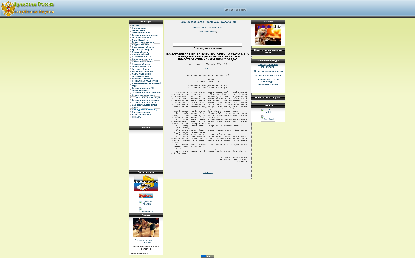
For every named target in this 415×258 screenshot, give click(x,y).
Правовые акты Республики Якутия (207, 27)
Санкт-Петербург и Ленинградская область (143, 41)
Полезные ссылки (141, 112)
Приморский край (140, 54)
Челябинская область (142, 78)
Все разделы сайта (141, 114)
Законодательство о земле (268, 75)
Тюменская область (141, 66)
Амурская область (141, 45)
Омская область (140, 52)
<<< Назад (208, 68)
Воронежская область (143, 47)
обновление (210, 32)
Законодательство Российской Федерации (208, 22)
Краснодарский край (142, 49)
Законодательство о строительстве (268, 65)
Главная (136, 25)
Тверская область (140, 69)
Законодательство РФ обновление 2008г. (143, 89)
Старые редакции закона (144, 95)
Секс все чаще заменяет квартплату (146, 241)
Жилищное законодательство (268, 71)
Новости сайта (139, 28)
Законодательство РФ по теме (147, 93)
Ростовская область (142, 57)
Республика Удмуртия (142, 71)
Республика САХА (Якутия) (145, 81)
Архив (201, 32)
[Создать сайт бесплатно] (207, 257)
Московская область (142, 37)
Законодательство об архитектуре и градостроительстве (268, 81)
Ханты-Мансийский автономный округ (141, 75)
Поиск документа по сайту (145, 110)
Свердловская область (143, 62)
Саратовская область (142, 59)
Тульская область (141, 64)
